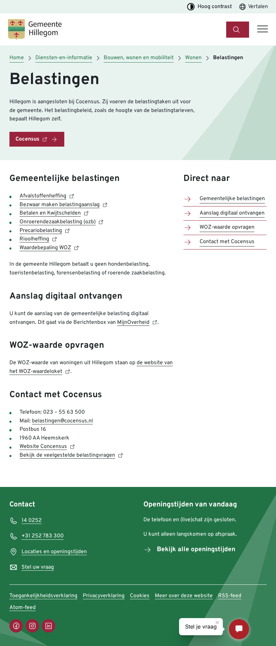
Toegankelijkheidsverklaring (43, 596)
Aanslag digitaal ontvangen (232, 213)
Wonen (193, 57)
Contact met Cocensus (227, 241)
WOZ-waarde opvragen (227, 227)
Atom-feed (22, 607)
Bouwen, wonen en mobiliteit (139, 57)
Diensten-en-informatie (63, 57)
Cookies (139, 596)
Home (16, 57)
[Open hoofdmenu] (262, 30)
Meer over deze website (184, 596)
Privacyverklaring (104, 596)
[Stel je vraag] (239, 629)
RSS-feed (229, 596)
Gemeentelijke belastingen (232, 198)
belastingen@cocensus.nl (62, 421)
